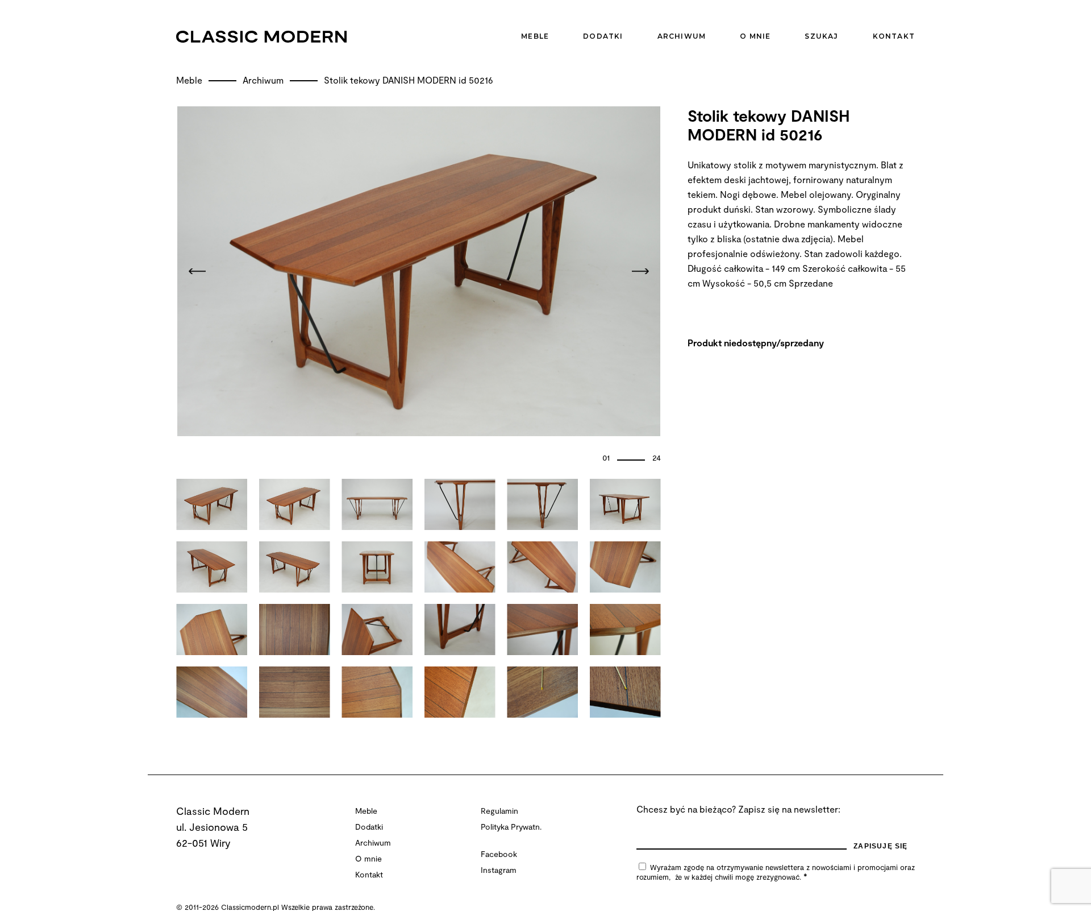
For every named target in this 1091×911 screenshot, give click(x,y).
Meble (190, 79)
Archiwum (264, 79)
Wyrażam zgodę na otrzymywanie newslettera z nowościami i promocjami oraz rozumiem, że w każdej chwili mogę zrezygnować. (775, 872)
